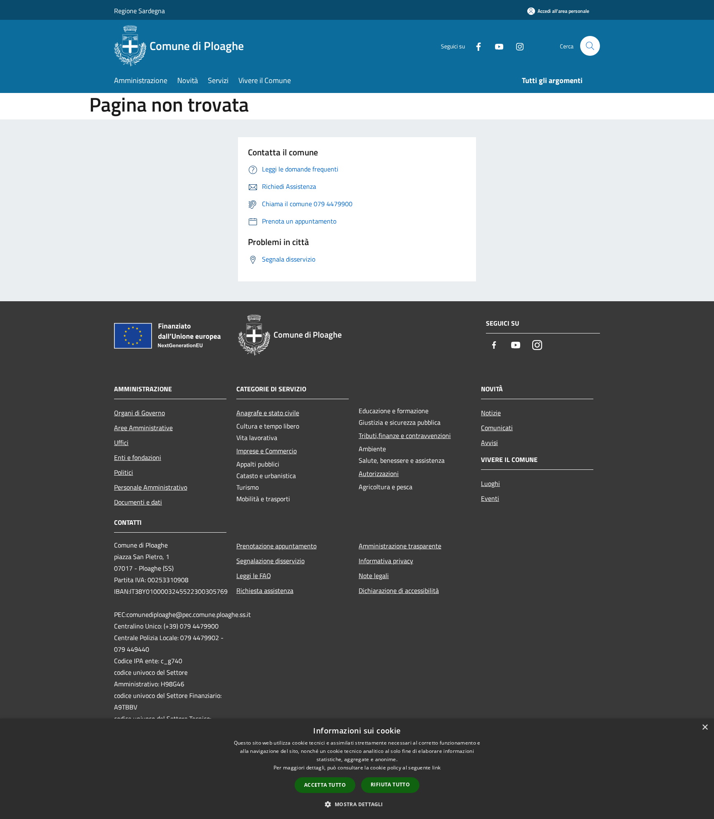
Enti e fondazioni (137, 457)
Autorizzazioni (379, 474)
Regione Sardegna (139, 11)
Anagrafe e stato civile (267, 413)
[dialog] (357, 769)
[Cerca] (590, 46)
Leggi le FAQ (253, 576)
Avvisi (489, 443)
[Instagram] (516, 45)
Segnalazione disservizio (270, 561)
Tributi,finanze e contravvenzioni (405, 435)
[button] (357, 804)
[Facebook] (475, 45)
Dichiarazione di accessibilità (399, 590)
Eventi (490, 498)
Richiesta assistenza (264, 590)
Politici (123, 472)
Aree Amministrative (143, 428)
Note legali (374, 576)
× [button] (705, 727)
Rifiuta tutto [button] (390, 784)
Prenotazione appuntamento (276, 546)
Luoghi (490, 483)
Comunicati (497, 428)
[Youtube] (496, 45)
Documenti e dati (138, 502)
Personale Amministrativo (150, 487)
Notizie (491, 413)
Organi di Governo (139, 413)
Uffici (121, 443)
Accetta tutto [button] (325, 784)
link (436, 767)
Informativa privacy (386, 561)
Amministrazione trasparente (400, 546)
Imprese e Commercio (266, 451)
